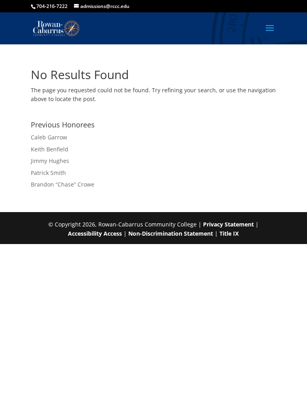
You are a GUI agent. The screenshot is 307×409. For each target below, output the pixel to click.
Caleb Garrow (49, 137)
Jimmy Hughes (50, 161)
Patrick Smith (48, 173)
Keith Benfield (49, 149)
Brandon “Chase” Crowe (62, 184)
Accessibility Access (95, 233)
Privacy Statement (228, 224)
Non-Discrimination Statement (170, 233)
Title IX (229, 233)
